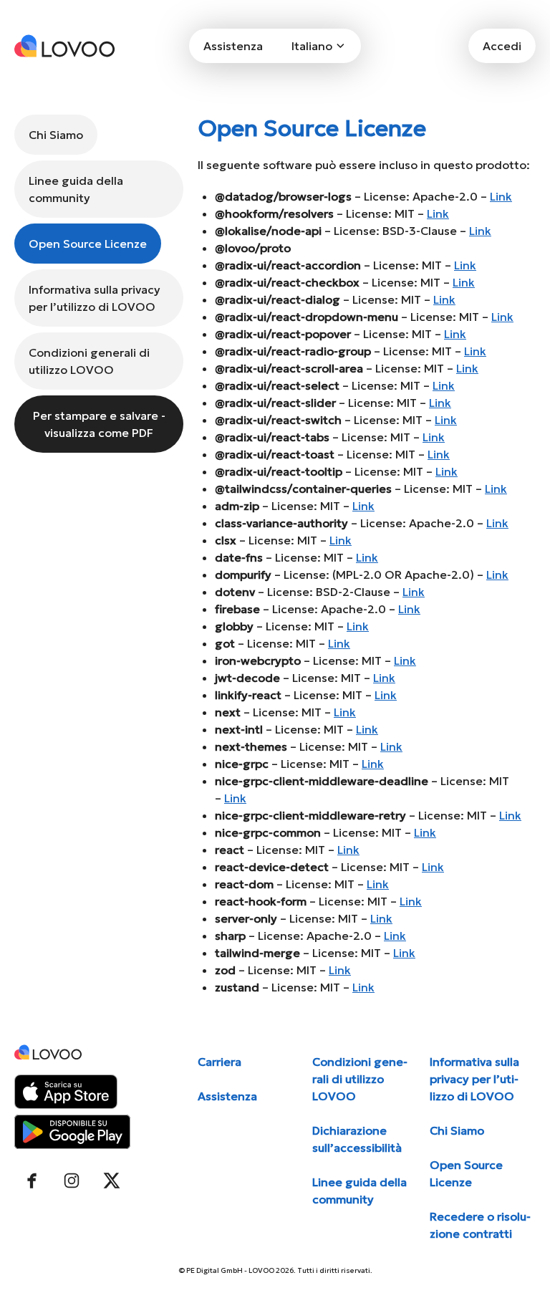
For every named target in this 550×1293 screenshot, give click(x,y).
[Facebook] (31, 1180)
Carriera (219, 1061)
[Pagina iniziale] (64, 45)
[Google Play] (72, 1132)
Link (501, 196)
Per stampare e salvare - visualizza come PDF (99, 424)
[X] (112, 1180)
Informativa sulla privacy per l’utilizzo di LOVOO (94, 298)
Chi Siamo (56, 135)
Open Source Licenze (88, 243)
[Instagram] (71, 1180)
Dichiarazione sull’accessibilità (357, 1139)
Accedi (502, 46)
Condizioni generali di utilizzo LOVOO (89, 361)
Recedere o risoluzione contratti (480, 1225)
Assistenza (233, 46)
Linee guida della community (76, 189)
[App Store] (65, 1092)
